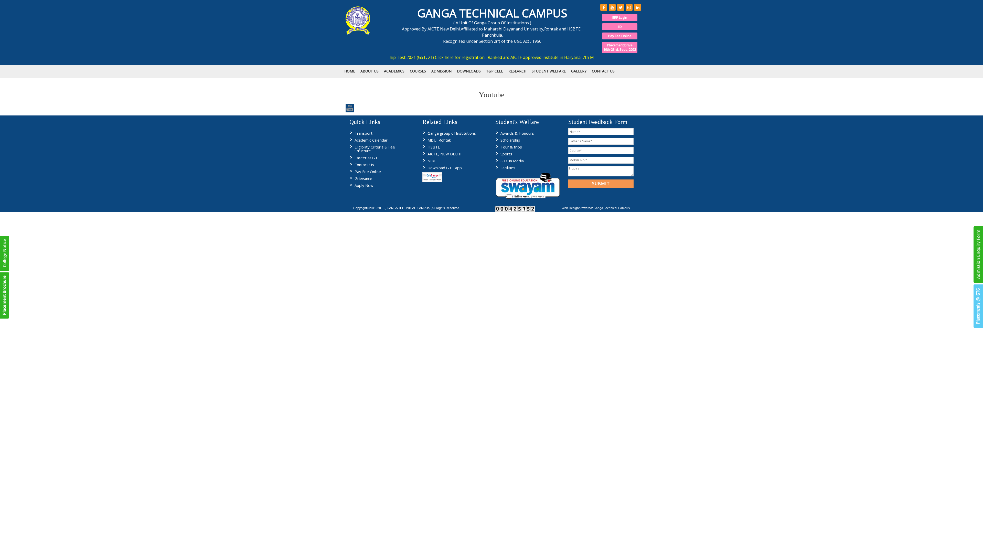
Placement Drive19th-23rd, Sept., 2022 (619, 47)
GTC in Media (512, 160)
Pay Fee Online (620, 36)
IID (620, 26)
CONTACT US (603, 71)
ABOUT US (369, 71)
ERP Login (619, 17)
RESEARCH (517, 71)
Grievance (363, 178)
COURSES (418, 71)
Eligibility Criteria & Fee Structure (375, 148)
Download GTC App (445, 167)
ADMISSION (441, 71)
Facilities (507, 167)
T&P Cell (494, 71)
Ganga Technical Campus (612, 208)
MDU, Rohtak (439, 140)
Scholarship (510, 140)
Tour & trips (511, 147)
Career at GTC (367, 157)
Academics (394, 71)
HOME (349, 71)
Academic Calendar (371, 140)
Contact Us (364, 164)
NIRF (432, 160)
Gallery (578, 71)
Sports (506, 153)
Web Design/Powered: (578, 208)
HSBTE (434, 147)
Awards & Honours (517, 133)
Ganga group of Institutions (452, 133)
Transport (363, 133)
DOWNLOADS (469, 71)
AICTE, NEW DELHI (445, 153)
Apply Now (364, 185)
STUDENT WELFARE (549, 71)
